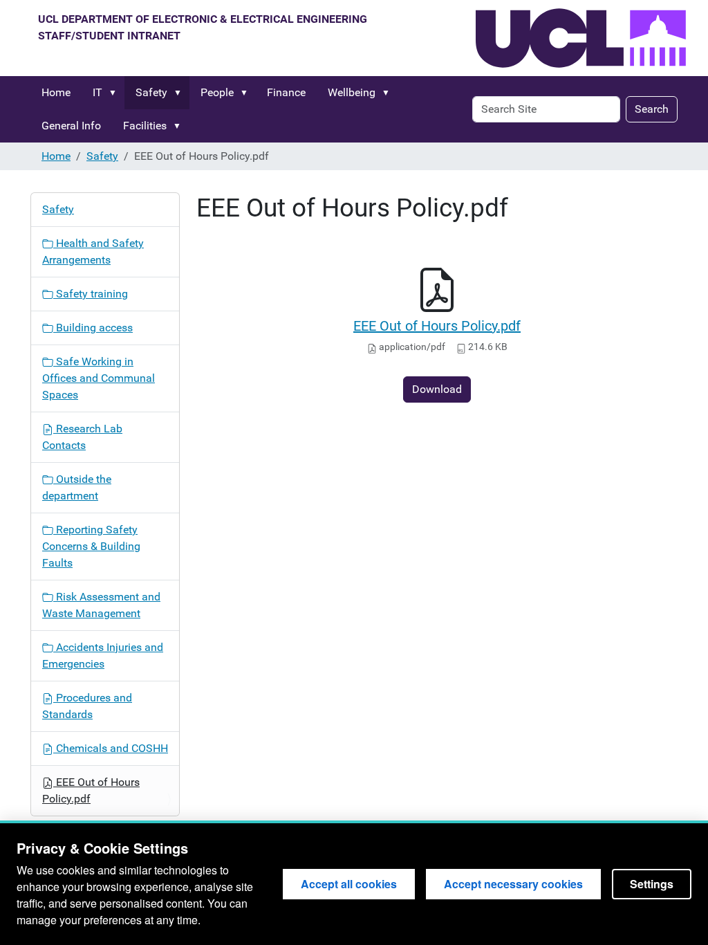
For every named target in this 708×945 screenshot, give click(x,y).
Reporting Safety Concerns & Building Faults (91, 546)
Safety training (90, 293)
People (217, 92)
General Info (71, 125)
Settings (651, 884)
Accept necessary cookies (513, 884)
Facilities (145, 125)
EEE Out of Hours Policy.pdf (437, 326)
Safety (151, 92)
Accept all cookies (349, 884)
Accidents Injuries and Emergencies (102, 655)
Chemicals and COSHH (110, 748)
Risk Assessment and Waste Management (101, 605)
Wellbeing (351, 92)
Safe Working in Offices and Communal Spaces (98, 378)
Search (652, 109)
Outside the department (76, 487)
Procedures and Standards (87, 706)
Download (437, 389)
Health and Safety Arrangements (93, 251)
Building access (93, 327)
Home (56, 92)
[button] (115, 92)
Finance (286, 92)
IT (97, 92)
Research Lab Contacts (82, 437)
